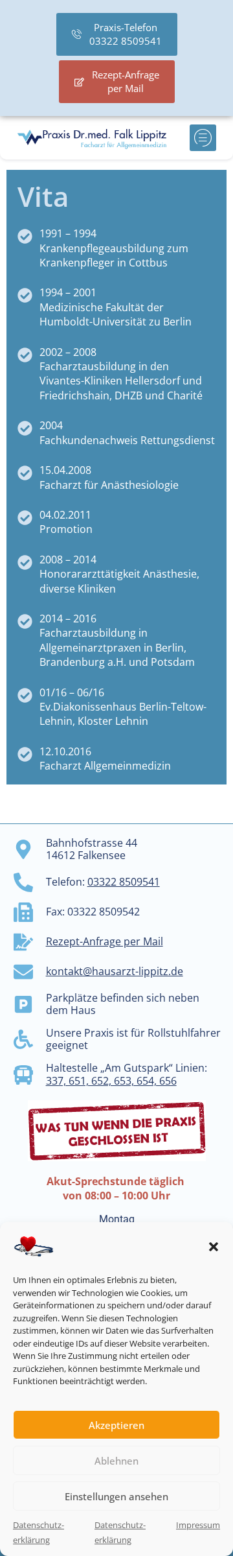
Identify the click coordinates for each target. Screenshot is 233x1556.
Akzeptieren (116, 1425)
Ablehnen (116, 1460)
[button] (213, 1246)
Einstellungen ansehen (116, 1496)
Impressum (198, 1525)
